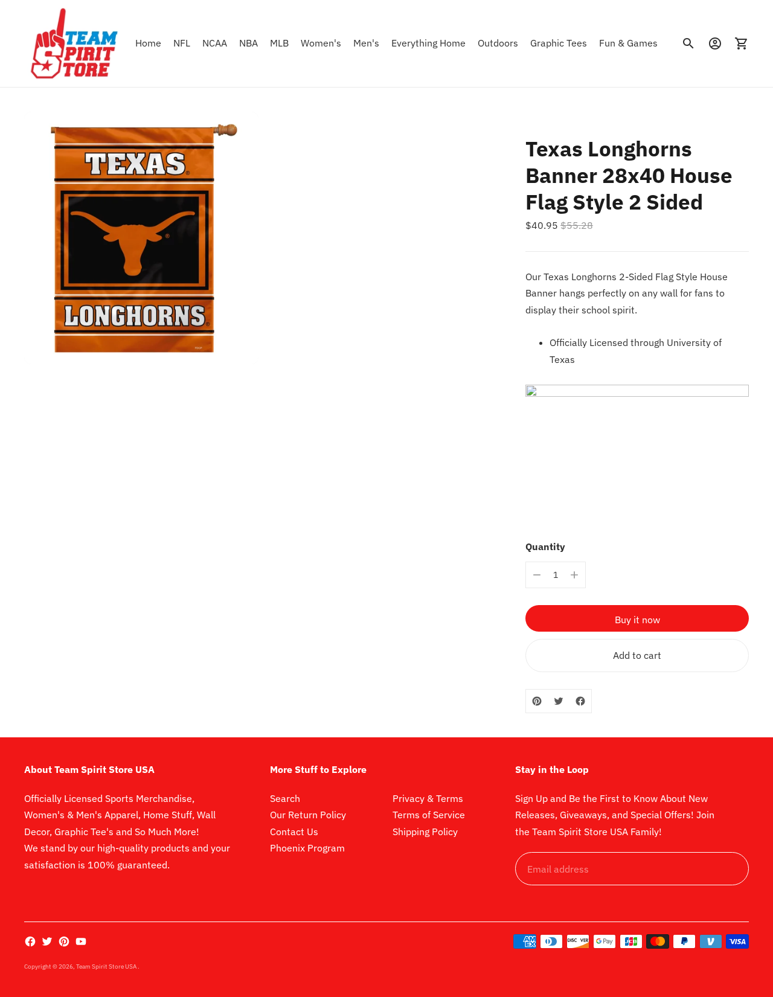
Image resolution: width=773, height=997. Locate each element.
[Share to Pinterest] (537, 701)
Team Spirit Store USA (107, 966)
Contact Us (294, 831)
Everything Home (428, 43)
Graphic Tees (558, 43)
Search (285, 798)
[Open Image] (141, 238)
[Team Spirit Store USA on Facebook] (30, 941)
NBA (248, 43)
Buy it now (637, 620)
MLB (279, 43)
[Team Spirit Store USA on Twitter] (47, 941)
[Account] (715, 43)
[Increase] (574, 575)
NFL (181, 43)
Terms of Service (429, 815)
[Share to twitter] (558, 701)
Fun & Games (628, 43)
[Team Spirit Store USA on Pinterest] (64, 941)
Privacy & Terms (428, 798)
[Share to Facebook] (580, 701)
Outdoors (498, 43)
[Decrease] (537, 575)
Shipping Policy (425, 831)
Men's (366, 43)
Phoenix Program (307, 848)
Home (148, 43)
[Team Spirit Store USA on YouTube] (81, 941)
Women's (321, 43)
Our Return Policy (308, 815)
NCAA (214, 43)
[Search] (688, 43)
